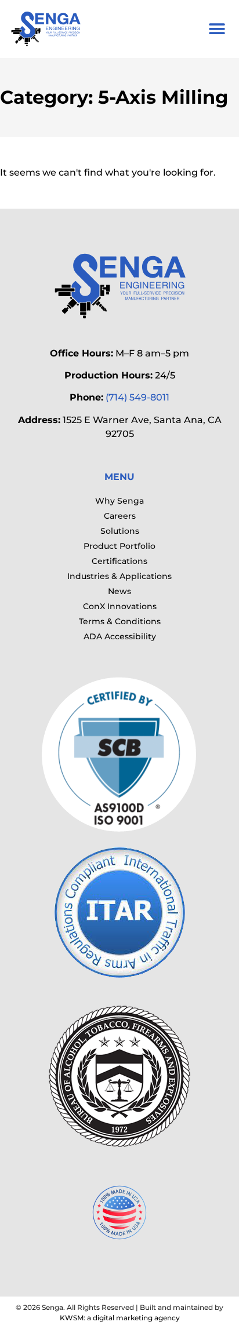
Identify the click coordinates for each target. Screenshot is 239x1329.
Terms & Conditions (120, 621)
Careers (120, 516)
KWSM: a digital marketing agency (120, 1317)
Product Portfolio (119, 546)
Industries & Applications (119, 576)
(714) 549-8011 (137, 397)
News (119, 591)
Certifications (119, 561)
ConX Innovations (120, 606)
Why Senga (119, 501)
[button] (217, 29)
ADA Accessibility (120, 636)
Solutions (119, 531)
